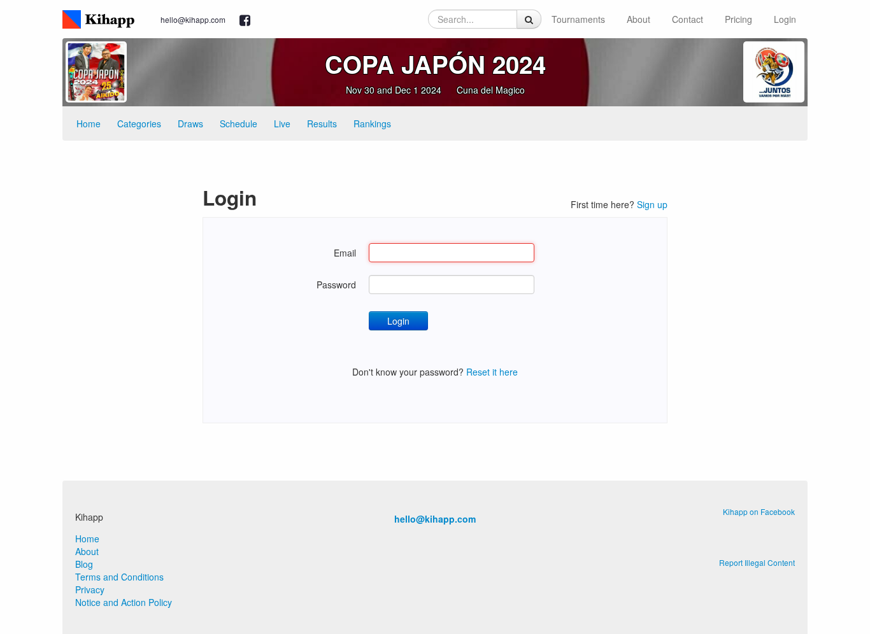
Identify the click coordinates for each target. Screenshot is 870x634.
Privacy (89, 589)
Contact (687, 19)
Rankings (372, 123)
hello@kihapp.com (192, 19)
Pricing (738, 19)
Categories (139, 123)
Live (282, 123)
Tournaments (578, 19)
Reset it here (492, 371)
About (638, 19)
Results (322, 123)
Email (345, 252)
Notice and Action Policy (123, 602)
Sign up (652, 204)
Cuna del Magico (491, 89)
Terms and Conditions (119, 576)
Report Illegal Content (757, 562)
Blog (84, 564)
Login (785, 19)
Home (88, 123)
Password (336, 284)
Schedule (238, 123)
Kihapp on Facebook (759, 511)
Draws (190, 123)
